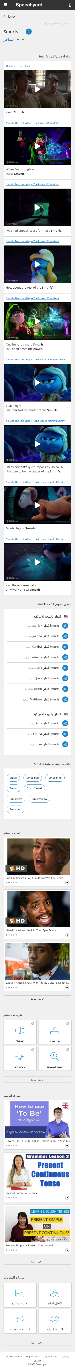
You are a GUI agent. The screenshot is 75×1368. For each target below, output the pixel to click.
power (37, 349)
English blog (32, 1356)
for (40, 231)
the (24, 287)
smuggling (55, 777)
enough (24, 231)
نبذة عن (66, 1356)
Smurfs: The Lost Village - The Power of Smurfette (32, 123)
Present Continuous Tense (22, 1193)
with (34, 169)
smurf (13, 788)
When (10, 169)
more (28, 344)
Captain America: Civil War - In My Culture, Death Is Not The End (38, 982)
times (23, 349)
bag (18, 528)
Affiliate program (14, 1356)
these (9, 174)
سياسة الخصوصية (50, 1356)
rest (29, 287)
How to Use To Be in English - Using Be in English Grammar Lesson (38, 1141)
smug (13, 777)
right (18, 406)
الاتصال (37, 1360)
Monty (10, 528)
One (8, 344)
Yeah (9, 112)
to (20, 471)
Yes (8, 585)
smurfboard (34, 788)
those (46, 231)
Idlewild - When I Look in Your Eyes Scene (31, 930)
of (34, 287)
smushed (15, 809)
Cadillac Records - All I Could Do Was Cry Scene (34, 878)
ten (16, 349)
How (9, 287)
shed (14, 231)
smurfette (16, 798)
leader (33, 410)
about (17, 287)
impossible (43, 467)
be (24, 471)
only (9, 590)
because (58, 467)
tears (33, 231)
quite (31, 467)
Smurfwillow (19, 410)
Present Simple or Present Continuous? (29, 1245)
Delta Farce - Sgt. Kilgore (19, 66)
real (26, 590)
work (15, 590)
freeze (24, 585)
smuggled (33, 777)
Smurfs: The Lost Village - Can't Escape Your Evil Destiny (36, 359)
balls (32, 585)
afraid (15, 467)
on (21, 590)
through (25, 169)
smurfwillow (39, 798)
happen (12, 471)
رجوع (11, 15)
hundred (18, 344)
